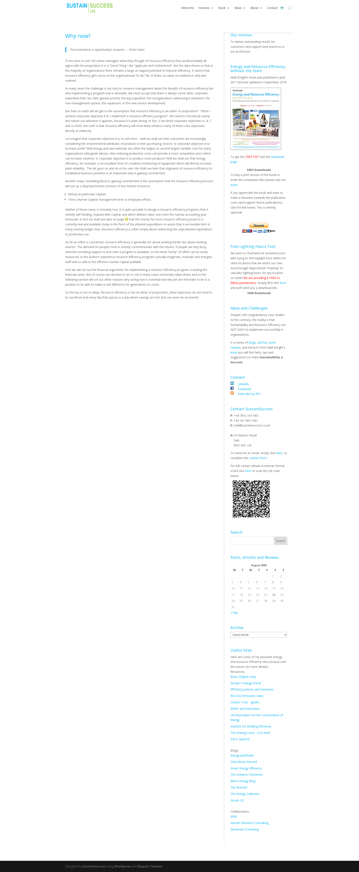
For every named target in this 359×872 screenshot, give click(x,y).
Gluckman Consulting (244, 829)
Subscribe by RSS (249, 394)
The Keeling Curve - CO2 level (250, 733)
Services (204, 8)
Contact (272, 8)
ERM (233, 816)
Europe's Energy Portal (245, 683)
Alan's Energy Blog (242, 781)
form (283, 283)
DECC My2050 (240, 739)
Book (222, 8)
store (233, 185)
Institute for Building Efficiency (250, 726)
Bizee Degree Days (243, 677)
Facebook (244, 389)
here (279, 453)
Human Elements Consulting (249, 823)
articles (262, 342)
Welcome (187, 8)
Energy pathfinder (242, 755)
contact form (258, 458)
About (254, 8)
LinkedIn (243, 384)
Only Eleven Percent (243, 762)
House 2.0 (237, 800)
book (233, 352)
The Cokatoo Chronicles (246, 774)
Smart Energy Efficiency (246, 768)
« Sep (234, 612)
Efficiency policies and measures (252, 689)
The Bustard (238, 787)
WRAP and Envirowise (245, 709)
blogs (252, 342)
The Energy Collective (244, 794)
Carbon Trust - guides (244, 702)
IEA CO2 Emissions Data (246, 696)
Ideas (238, 8)
